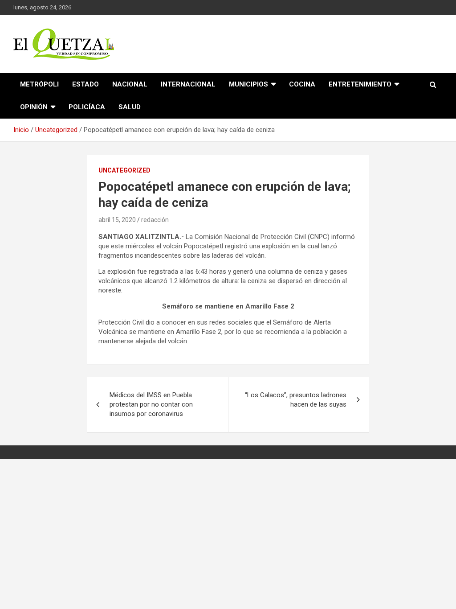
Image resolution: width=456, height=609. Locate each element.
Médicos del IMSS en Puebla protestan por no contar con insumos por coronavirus (151, 404)
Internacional (188, 84)
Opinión (34, 107)
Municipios (248, 84)
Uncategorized (124, 170)
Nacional (129, 84)
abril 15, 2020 (117, 219)
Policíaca (87, 107)
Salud (129, 107)
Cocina (302, 84)
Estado (85, 84)
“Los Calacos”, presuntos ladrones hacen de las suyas (295, 399)
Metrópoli (39, 84)
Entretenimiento (360, 84)
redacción (155, 219)
